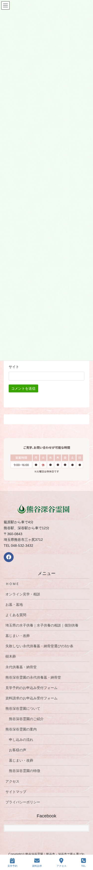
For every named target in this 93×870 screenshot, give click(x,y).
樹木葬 (10, 656)
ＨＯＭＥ (12, 584)
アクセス (12, 781)
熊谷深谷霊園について (22, 708)
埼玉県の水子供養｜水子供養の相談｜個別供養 (41, 625)
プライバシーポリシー (22, 802)
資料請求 (37, 866)
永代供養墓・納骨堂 (21, 667)
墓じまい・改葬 (17, 636)
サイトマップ (15, 792)
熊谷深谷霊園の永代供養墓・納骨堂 (33, 677)
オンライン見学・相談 (22, 594)
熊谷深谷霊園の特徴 (24, 771)
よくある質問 (15, 615)
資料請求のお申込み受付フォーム (31, 698)
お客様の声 (17, 750)
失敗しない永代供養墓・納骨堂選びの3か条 (39, 646)
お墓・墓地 (14, 605)
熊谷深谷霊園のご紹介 (26, 719)
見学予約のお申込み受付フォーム (31, 688)
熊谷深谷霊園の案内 (21, 729)
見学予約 (12, 866)
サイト (14, 367)
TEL (83, 866)
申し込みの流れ (21, 740)
